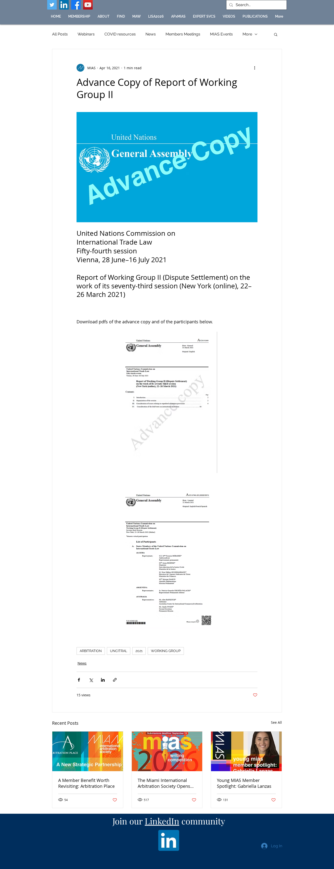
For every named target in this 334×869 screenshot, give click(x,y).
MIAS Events (221, 34)
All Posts (60, 34)
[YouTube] (88, 5)
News (150, 34)
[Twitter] (52, 5)
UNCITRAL (118, 651)
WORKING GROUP (166, 651)
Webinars (86, 34)
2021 (139, 651)
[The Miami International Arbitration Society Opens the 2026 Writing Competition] (167, 751)
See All (276, 722)
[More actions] (254, 68)
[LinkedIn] (64, 5)
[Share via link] (114, 679)
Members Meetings (183, 34)
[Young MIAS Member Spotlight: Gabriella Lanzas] (246, 751)
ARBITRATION (91, 651)
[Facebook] (76, 5)
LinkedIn (162, 821)
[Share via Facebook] (79, 679)
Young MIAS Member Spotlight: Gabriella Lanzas (244, 783)
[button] (121, 16)
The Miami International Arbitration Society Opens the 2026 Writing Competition (164, 783)
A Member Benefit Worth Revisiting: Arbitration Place (86, 783)
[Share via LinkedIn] (102, 679)
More (247, 34)
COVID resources (120, 34)
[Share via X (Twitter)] (91, 679)
